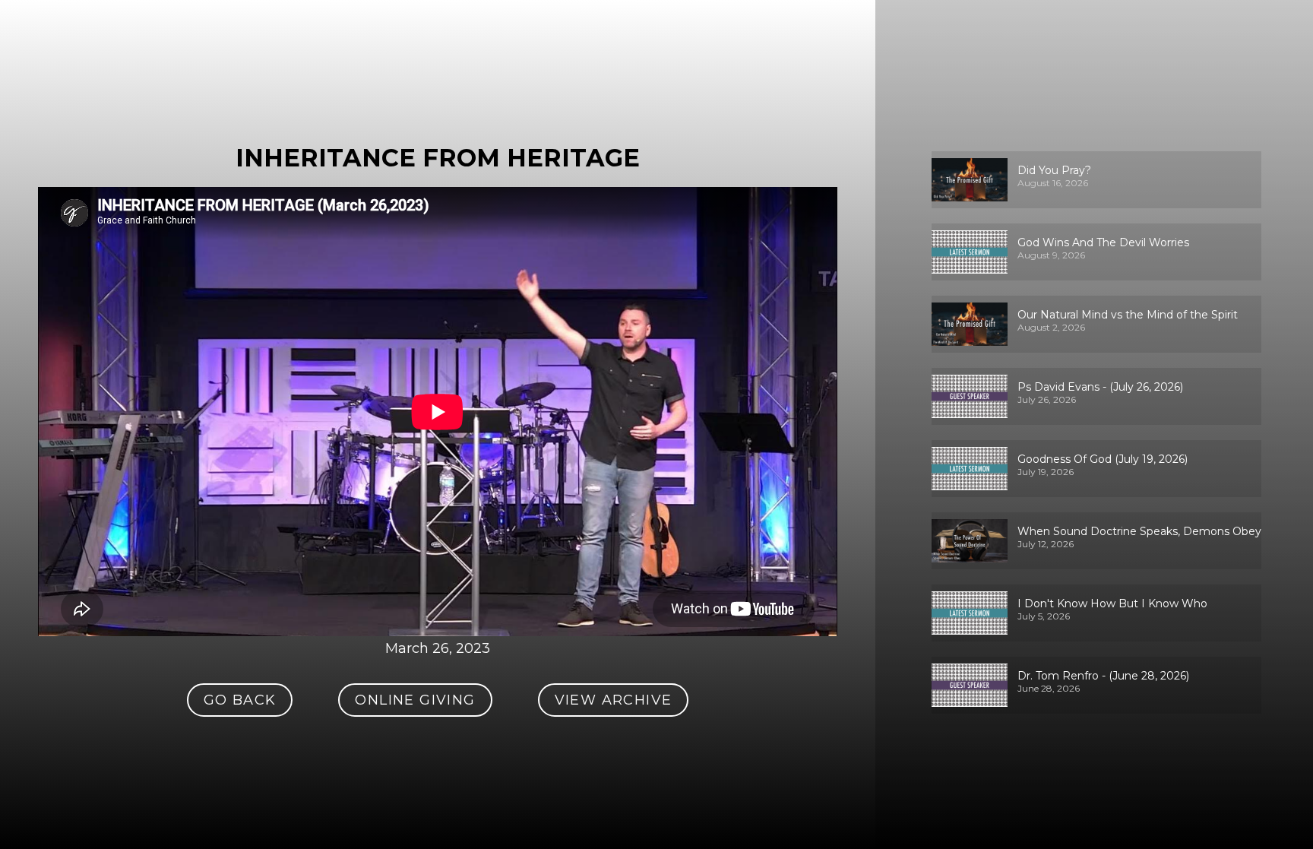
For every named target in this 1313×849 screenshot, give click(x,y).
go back (240, 700)
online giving (415, 700)
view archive (613, 700)
